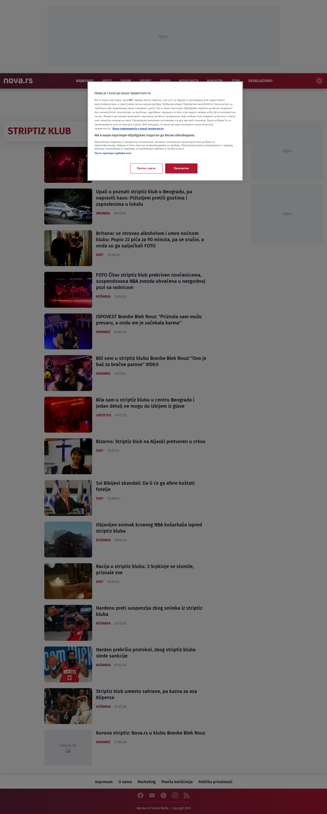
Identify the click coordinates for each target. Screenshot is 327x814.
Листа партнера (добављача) (113, 153)
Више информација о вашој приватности (138, 128)
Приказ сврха (146, 168)
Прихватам (181, 168)
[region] (165, 131)
